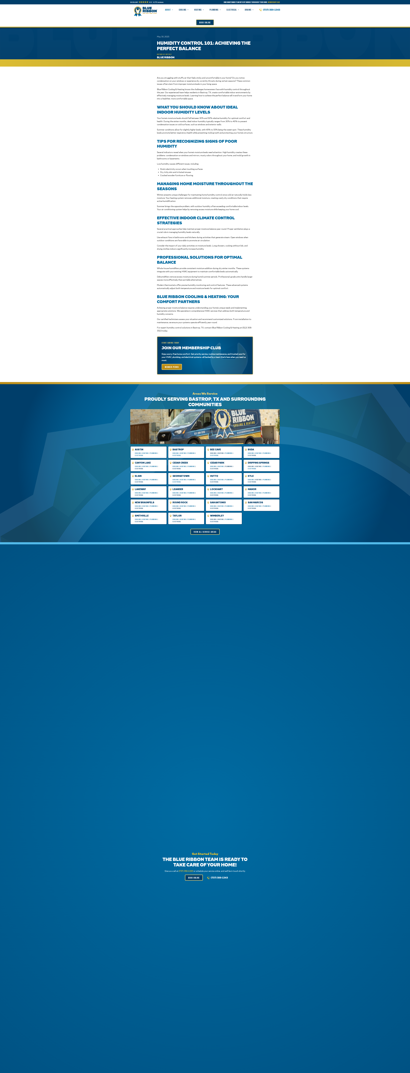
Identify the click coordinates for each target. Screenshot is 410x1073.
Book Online (205, 22)
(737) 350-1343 (271, 9)
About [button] (168, 9)
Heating (145, 453)
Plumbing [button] (214, 9)
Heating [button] (198, 9)
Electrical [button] (232, 9)
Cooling (138, 453)
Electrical (139, 455)
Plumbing (153, 453)
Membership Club (274, 2)
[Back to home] (145, 9)
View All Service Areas (205, 531)
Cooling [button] (182, 9)
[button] (147, 2)
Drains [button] (248, 9)
